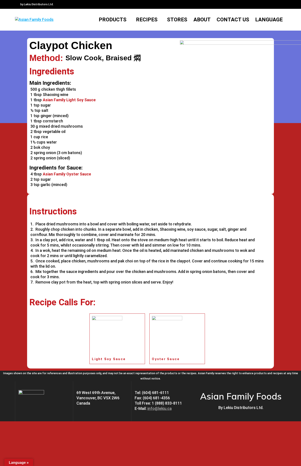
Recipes (147, 20)
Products (112, 20)
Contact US (233, 20)
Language (269, 20)
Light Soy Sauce (109, 359)
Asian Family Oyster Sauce (67, 174)
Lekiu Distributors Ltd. (243, 407)
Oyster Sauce (166, 359)
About (202, 20)
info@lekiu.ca (159, 408)
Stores (177, 20)
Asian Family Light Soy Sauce (69, 100)
